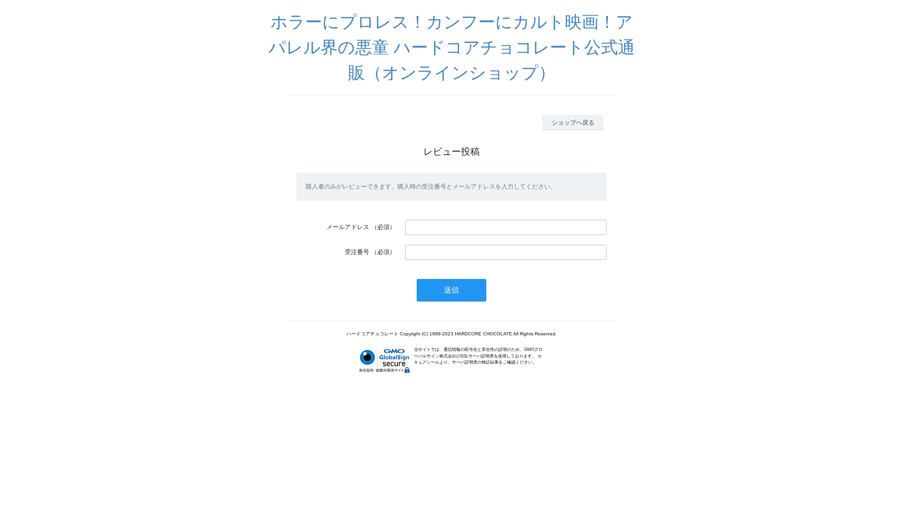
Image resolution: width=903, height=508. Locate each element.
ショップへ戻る (573, 122)
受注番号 (357, 251)
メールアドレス (347, 226)
